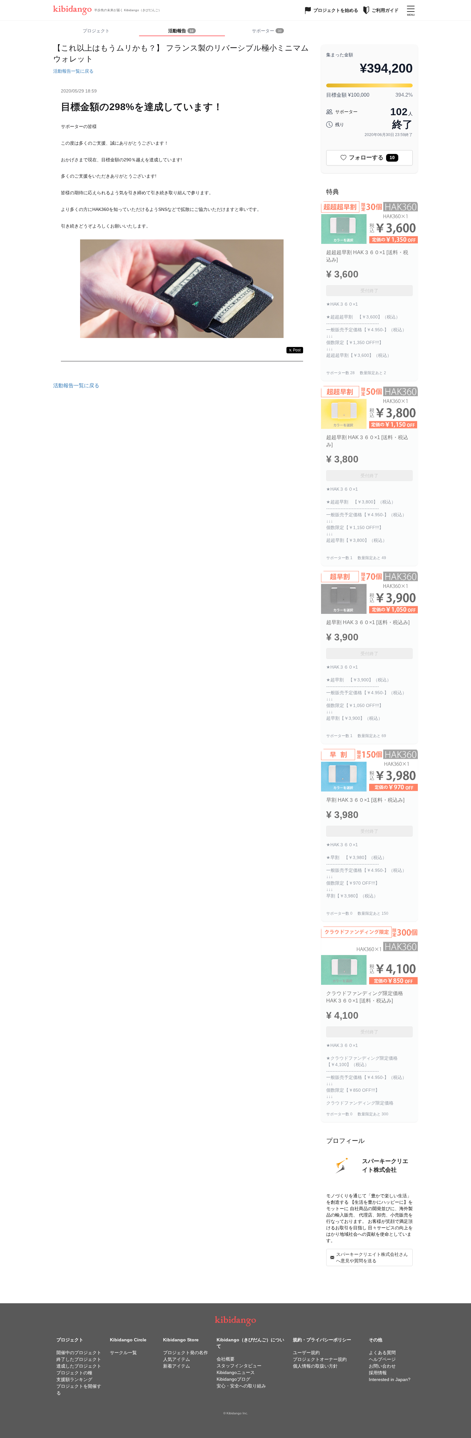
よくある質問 (382, 1352)
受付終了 (369, 290)
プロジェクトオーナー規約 (320, 1359)
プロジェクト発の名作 (185, 1352)
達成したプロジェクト (78, 1366)
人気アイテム (176, 1359)
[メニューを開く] (411, 10)
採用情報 (378, 1372)
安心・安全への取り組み (241, 1385)
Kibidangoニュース (236, 1372)
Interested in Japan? (389, 1379)
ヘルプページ (382, 1359)
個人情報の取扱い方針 (315, 1366)
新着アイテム (176, 1366)
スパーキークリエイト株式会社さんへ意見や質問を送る (372, 1257)
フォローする (372, 157)
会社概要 (226, 1359)
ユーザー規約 (306, 1352)
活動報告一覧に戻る (73, 71)
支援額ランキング (74, 1379)
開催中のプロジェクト (78, 1352)
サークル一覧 (123, 1352)
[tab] (182, 31)
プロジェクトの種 (74, 1372)
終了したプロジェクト (78, 1359)
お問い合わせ (382, 1366)
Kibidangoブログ (233, 1379)
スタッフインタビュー (239, 1365)
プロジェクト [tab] (96, 30)
